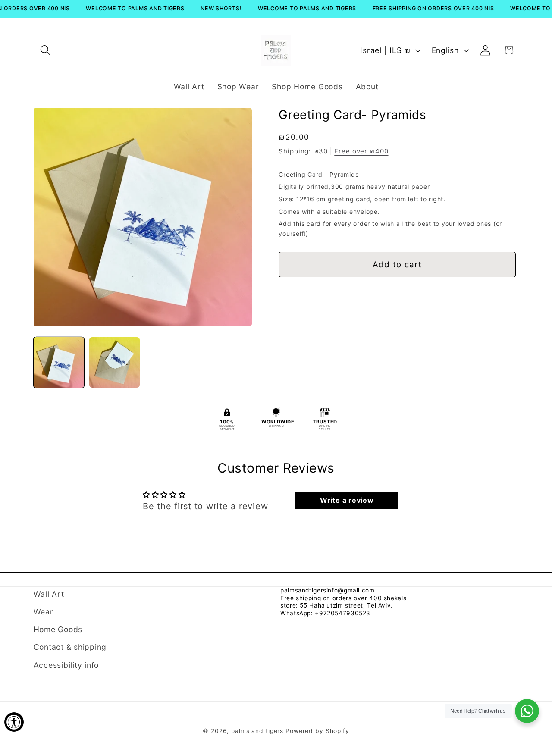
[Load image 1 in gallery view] (59, 362)
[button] (45, 50)
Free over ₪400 (361, 151)
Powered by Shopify (317, 731)
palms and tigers (257, 731)
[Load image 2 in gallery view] (114, 362)
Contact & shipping (70, 647)
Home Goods (58, 629)
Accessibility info (66, 665)
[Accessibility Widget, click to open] (14, 722)
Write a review (347, 500)
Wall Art (49, 593)
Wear (43, 611)
